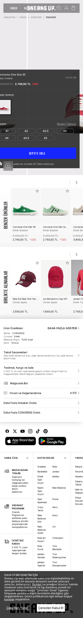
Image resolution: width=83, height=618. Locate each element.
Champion (57, 538)
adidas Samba (41, 556)
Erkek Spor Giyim (40, 479)
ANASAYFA (9, 17)
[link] (41, 355)
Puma (55, 499)
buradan (9, 599)
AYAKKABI (36, 17)
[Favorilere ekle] (74, 73)
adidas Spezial (41, 564)
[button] (8, 166)
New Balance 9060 (41, 529)
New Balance (59, 488)
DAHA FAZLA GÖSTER (62, 328)
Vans (54, 507)
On (54, 526)
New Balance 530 (41, 518)
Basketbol (42, 471)
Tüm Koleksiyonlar (59, 556)
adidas (55, 476)
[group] (25, 215)
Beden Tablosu (66, 124)
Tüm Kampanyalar (59, 564)
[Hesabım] (66, 8)
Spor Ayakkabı (42, 501)
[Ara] (59, 8)
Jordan (55, 471)
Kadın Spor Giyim (40, 491)
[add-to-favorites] (37, 191)
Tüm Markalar (57, 548)
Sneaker (41, 466)
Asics (55, 515)
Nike (54, 466)
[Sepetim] (73, 8)
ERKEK (13, 8)
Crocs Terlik (40, 509)
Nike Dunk (40, 548)
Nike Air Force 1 (41, 539)
